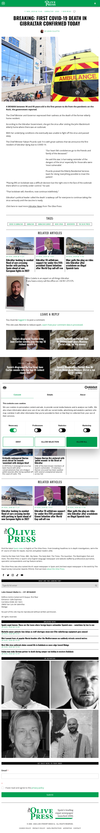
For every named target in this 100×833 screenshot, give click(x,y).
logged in (22, 320)
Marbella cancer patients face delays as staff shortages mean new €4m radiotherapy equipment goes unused (44, 632)
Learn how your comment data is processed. (62, 324)
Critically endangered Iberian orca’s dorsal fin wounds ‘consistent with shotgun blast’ (15, 460)
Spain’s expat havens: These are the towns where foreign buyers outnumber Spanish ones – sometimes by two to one (47, 625)
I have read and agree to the (24, 788)
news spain (59, 224)
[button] (96, 585)
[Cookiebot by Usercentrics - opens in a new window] (86, 388)
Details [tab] (50, 395)
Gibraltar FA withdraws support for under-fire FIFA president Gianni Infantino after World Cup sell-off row (49, 264)
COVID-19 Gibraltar (16, 224)
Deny (18, 442)
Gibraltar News (35, 206)
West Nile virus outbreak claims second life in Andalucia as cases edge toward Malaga (35, 645)
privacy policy (37, 787)
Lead (57, 11)
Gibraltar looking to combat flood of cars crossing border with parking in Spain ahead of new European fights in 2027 (20, 265)
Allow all (81, 442)
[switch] (37, 430)
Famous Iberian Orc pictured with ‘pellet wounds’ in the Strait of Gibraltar (49, 460)
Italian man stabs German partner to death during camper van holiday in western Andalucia (37, 652)
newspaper (71, 224)
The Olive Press (84, 224)
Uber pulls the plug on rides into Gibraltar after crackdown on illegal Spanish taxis (79, 264)
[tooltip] (28, 285)
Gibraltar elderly (44, 224)
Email (5, 770)
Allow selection (50, 442)
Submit (50, 794)
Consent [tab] (17, 395)
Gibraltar (49, 11)
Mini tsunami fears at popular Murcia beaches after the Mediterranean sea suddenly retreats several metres (44, 638)
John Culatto (53, 31)
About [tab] (82, 395)
